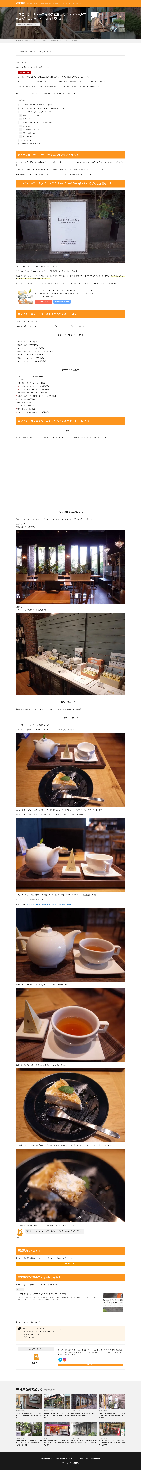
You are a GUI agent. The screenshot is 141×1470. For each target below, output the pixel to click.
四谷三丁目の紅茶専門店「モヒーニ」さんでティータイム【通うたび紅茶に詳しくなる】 (112, 1415)
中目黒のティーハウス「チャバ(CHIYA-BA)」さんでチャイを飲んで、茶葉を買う (84, 1443)
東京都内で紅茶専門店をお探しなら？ (30, 143)
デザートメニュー (27, 119)
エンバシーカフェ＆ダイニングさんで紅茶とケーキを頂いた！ (38, 122)
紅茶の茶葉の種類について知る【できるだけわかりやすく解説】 (49, 904)
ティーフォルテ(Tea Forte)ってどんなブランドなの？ (35, 105)
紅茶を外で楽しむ (32, 3)
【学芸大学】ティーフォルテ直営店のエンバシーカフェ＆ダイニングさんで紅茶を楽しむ (59, 40)
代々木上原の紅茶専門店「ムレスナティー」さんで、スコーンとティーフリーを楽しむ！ (56, 1443)
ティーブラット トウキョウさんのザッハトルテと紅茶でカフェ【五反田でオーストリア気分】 (112, 1443)
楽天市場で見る (44, 301)
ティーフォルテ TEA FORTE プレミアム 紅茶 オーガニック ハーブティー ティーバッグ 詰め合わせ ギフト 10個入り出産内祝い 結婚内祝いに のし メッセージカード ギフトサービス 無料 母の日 (64, 293)
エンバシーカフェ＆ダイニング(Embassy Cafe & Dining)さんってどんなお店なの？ (44, 108)
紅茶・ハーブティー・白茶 (29, 115)
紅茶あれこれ (57, 3)
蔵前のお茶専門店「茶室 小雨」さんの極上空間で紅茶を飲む (83, 1414)
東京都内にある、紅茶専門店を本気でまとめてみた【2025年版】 (43, 1294)
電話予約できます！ (25, 140)
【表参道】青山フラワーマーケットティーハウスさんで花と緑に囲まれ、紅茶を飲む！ (56, 1415)
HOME (19, 40)
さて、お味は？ (26, 136)
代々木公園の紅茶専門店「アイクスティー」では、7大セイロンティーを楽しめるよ (29, 1415)
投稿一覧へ (90, 1364)
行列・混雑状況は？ (27, 133)
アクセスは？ (25, 126)
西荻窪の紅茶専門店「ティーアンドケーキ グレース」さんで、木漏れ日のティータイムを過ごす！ (29, 1443)
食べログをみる (70, 1263)
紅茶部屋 (20, 3)
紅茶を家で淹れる (46, 3)
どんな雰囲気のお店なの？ (29, 129)
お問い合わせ (77, 3)
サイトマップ (67, 3)
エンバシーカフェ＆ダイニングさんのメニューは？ (34, 112)
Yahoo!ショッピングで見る (62, 301)
